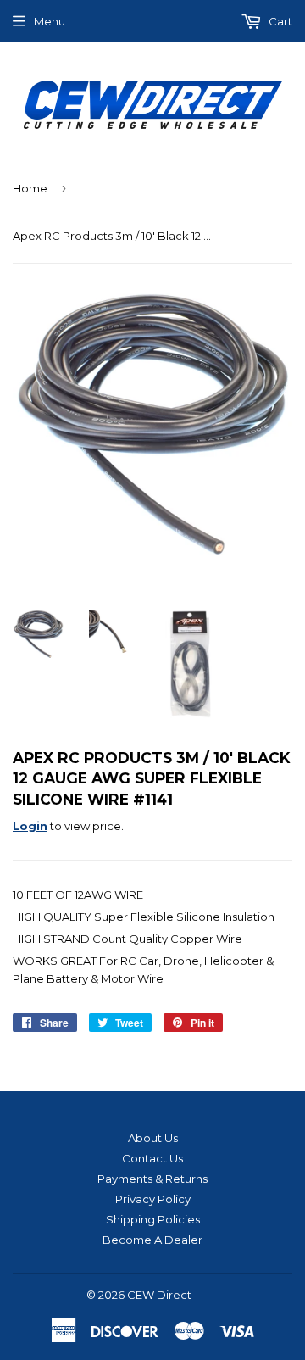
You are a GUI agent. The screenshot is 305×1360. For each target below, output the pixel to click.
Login (30, 826)
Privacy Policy (153, 1199)
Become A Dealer (152, 1239)
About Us (153, 1138)
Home (30, 188)
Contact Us (152, 1158)
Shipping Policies (153, 1219)
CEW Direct (159, 1294)
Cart (279, 21)
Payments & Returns (152, 1178)
